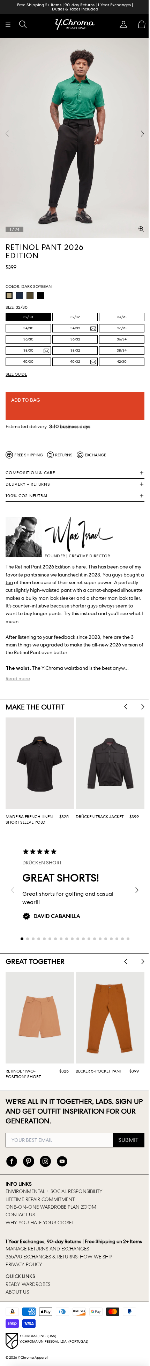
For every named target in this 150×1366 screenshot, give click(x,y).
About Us (17, 1295)
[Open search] (23, 24)
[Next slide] (139, 702)
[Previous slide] (122, 702)
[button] (120, 24)
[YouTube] (62, 1157)
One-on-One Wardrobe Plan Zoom (51, 1203)
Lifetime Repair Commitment (40, 1195)
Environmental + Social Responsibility (54, 1188)
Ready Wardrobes (28, 1287)
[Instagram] (45, 1157)
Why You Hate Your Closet (40, 1219)
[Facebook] (11, 1157)
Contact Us (20, 1211)
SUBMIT (125, 1136)
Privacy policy (24, 1267)
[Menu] (8, 24)
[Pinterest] (28, 1157)
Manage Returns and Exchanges (47, 1252)
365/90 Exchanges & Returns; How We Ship (59, 1260)
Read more (18, 673)
